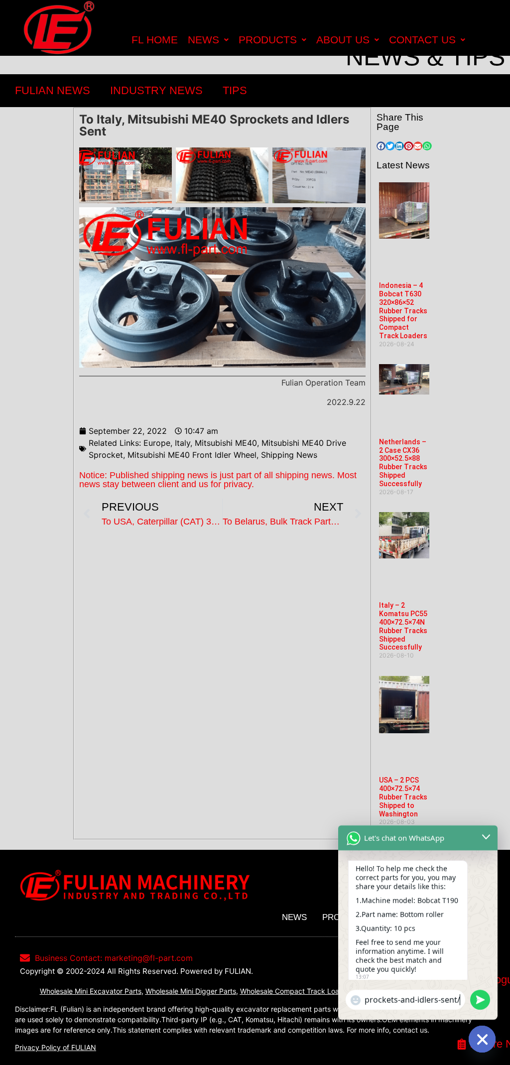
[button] (381, 145)
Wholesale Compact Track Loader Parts (304, 991)
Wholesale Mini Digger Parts (190, 991)
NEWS (203, 39)
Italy (182, 443)
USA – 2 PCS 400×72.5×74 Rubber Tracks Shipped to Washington (403, 796)
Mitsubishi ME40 (226, 443)
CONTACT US (422, 39)
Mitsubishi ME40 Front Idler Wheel (192, 455)
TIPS (235, 90)
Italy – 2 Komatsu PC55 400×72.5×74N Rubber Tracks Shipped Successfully (403, 626)
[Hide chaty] (482, 1039)
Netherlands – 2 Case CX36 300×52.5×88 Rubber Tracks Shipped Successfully (403, 463)
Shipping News (289, 455)
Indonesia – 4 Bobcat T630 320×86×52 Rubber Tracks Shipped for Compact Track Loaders (403, 310)
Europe (156, 443)
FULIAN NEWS (52, 90)
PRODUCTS (268, 39)
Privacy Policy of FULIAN (55, 1047)
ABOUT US (343, 39)
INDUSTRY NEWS (156, 90)
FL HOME (154, 39)
